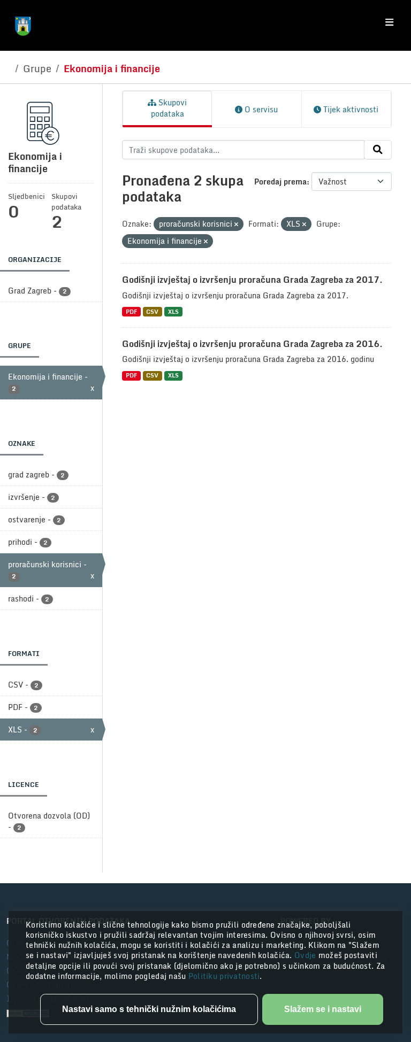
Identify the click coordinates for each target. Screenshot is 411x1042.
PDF (131, 311)
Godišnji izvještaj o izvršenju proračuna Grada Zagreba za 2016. (252, 344)
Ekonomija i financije (112, 68)
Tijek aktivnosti (349, 109)
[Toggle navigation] (389, 22)
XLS (173, 311)
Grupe (37, 68)
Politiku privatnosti (224, 976)
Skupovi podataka (169, 108)
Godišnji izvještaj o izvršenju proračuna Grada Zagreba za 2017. (252, 280)
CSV (152, 311)
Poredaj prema (280, 181)
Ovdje (306, 955)
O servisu (260, 109)
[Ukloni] (236, 224)
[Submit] (378, 149)
